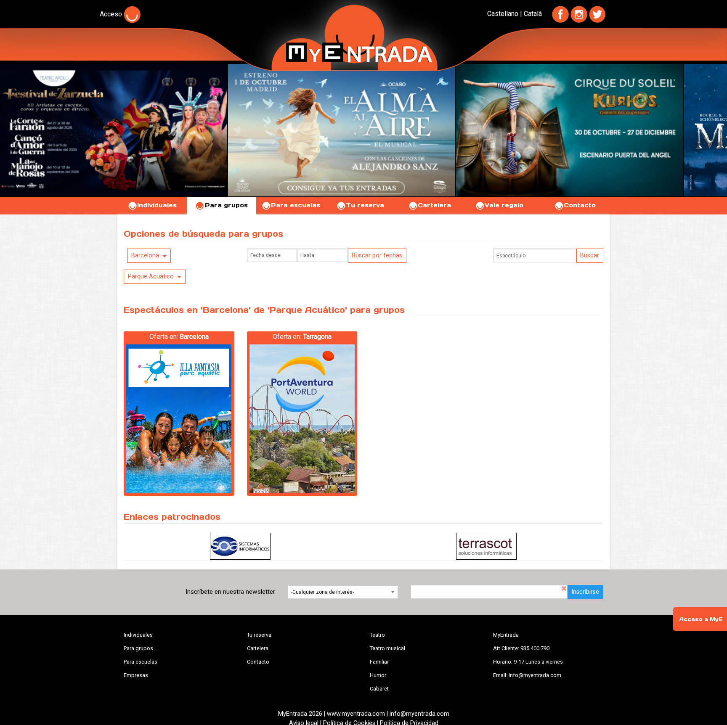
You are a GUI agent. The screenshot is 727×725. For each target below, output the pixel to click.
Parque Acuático (151, 276)
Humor (378, 675)
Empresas (136, 675)
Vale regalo (504, 205)
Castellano (502, 14)
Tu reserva (365, 205)
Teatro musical (387, 648)
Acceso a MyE (700, 619)
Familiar (379, 662)
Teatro (377, 635)
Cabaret (379, 688)
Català (533, 14)
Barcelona (145, 255)
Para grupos (226, 205)
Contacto (580, 205)
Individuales (157, 205)
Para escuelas (295, 205)
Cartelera (434, 205)
